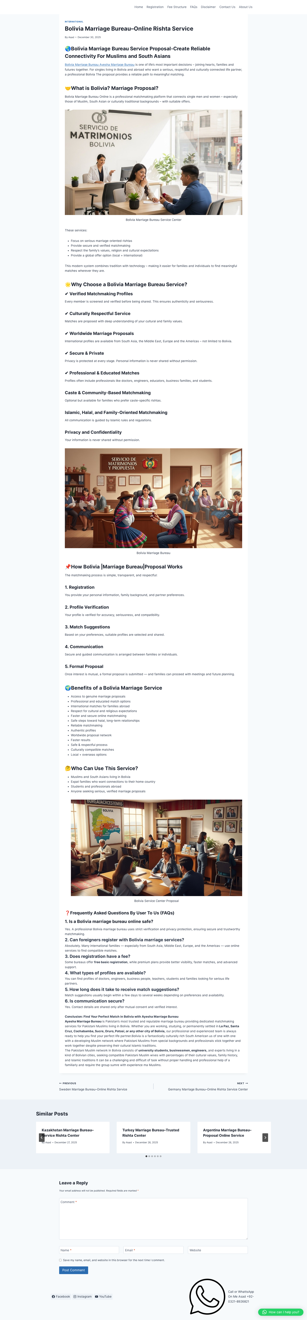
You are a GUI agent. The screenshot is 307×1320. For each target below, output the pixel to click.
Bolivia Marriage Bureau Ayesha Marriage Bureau (99, 64)
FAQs (193, 7)
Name (66, 1250)
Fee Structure (177, 7)
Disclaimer (208, 7)
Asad (71, 37)
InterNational (74, 21)
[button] (280, 1312)
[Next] (265, 1137)
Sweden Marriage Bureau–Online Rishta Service (93, 1086)
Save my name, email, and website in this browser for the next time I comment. (114, 1260)
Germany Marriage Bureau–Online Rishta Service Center (208, 1086)
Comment (69, 1202)
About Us (245, 7)
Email (130, 1250)
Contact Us (227, 7)
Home (138, 7)
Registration (155, 7)
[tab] (146, 1156)
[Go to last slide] (42, 1137)
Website (195, 1250)
